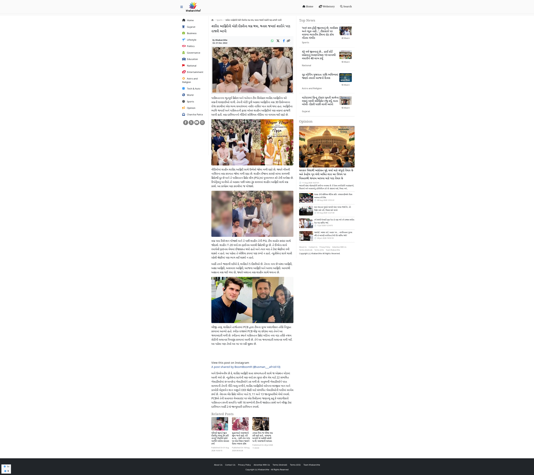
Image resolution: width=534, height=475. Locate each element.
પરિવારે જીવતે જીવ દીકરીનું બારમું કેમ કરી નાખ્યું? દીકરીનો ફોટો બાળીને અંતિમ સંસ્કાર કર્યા (220, 438)
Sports (190, 101)
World (189, 95)
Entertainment (194, 72)
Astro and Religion (190, 80)
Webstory (328, 6)
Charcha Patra (194, 114)
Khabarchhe (221, 40)
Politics (190, 46)
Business (191, 33)
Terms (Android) (305, 250)
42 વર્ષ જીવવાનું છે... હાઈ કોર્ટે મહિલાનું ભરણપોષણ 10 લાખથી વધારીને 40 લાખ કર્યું (319, 55)
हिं (8, 471)
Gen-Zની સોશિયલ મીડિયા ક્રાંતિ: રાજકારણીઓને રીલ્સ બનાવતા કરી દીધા (333, 196)
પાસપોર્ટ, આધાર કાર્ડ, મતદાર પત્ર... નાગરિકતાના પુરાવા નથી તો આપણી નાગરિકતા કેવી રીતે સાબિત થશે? (333, 234)
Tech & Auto (193, 88)
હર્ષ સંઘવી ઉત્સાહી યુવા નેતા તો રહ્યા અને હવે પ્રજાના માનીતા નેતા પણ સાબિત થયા (334, 221)
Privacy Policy (325, 247)
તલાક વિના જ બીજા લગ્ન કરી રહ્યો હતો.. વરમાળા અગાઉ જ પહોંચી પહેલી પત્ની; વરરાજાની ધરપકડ (262, 437)
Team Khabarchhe (333, 250)
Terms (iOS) (319, 250)
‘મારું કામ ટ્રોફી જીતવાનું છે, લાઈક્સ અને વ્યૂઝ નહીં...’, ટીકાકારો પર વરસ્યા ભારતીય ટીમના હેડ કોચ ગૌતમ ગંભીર (320, 33)
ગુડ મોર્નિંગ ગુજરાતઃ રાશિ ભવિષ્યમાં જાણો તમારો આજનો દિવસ (320, 76)
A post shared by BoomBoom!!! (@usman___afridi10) (245, 367)
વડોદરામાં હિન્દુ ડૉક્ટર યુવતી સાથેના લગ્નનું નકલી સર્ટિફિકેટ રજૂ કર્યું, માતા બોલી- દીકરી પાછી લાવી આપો (320, 101)
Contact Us (313, 247)
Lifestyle (191, 40)
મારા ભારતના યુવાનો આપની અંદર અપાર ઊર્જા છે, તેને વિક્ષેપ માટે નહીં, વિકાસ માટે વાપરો (332, 209)
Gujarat (190, 27)
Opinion (190, 108)
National (191, 65)
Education (192, 59)
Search (347, 6)
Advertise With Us (339, 247)
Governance (193, 53)
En (7, 466)
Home (309, 6)
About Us (303, 247)
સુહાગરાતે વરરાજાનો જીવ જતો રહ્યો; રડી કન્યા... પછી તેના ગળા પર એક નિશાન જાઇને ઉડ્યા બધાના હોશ (241, 438)
